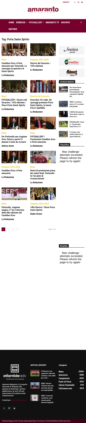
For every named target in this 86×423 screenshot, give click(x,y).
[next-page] (17, 229)
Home (11, 22)
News (4, 59)
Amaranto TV (52, 22)
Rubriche (20, 22)
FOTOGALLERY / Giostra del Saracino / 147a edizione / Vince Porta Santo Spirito (14, 102)
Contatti (66, 2)
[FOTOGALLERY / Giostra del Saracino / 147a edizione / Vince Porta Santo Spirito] (14, 86)
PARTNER (13, 29)
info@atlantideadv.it (19, 400)
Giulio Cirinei (36, 214)
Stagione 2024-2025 (39, 59)
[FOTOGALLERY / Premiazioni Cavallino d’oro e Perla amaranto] (43, 123)
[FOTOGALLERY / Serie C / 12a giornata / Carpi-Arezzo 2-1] (63, 124)
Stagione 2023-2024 (39, 203)
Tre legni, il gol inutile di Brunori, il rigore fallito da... (76, 134)
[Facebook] (74, 2)
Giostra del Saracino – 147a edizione (40, 64)
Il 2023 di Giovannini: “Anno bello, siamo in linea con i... (77, 114)
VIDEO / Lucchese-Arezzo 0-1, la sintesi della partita (77, 104)
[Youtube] (82, 2)
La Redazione (8, 75)
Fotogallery (35, 22)
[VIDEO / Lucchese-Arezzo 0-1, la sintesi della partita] (63, 104)
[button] (81, 22)
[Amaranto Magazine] (43, 10)
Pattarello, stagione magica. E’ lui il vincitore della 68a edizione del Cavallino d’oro (13, 211)
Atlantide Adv (74, 421)
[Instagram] (78, 2)
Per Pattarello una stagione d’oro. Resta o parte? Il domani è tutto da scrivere (14, 139)
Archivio (65, 22)
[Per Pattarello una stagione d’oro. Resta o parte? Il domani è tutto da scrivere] (14, 123)
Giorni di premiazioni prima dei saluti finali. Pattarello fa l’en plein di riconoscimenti (42, 174)
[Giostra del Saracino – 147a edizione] (43, 49)
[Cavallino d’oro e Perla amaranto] (14, 157)
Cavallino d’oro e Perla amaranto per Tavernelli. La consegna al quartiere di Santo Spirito (14, 67)
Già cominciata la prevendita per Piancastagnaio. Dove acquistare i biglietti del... (77, 92)
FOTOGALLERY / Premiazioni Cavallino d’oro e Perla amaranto (42, 139)
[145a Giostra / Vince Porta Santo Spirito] (43, 193)
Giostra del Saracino (39, 96)
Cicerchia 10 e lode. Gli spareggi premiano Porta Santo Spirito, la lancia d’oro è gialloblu (41, 103)
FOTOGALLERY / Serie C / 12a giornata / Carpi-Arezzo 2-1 (77, 124)
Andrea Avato (8, 145)
